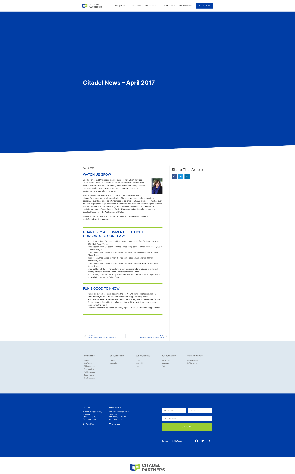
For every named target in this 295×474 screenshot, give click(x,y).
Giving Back (166, 360)
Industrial (113, 363)
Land (138, 366)
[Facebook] (196, 441)
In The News (192, 363)
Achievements (89, 372)
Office (112, 360)
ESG (163, 366)
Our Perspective (90, 378)
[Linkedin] (203, 441)
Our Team (88, 363)
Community (166, 363)
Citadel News (192, 360)
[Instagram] (209, 441)
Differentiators (89, 366)
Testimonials (89, 369)
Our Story (87, 360)
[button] (174, 176)
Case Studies (89, 375)
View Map (89, 424)
